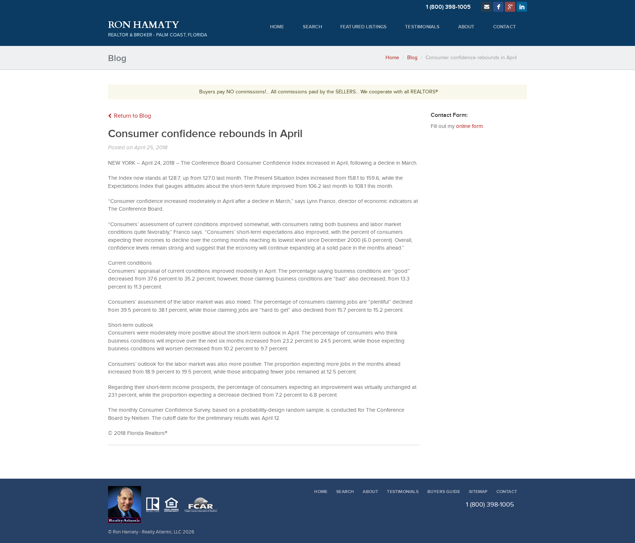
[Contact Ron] (486, 7)
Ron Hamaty (143, 25)
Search (312, 27)
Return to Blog (132, 115)
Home (277, 27)
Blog (412, 58)
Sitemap (478, 491)
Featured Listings (363, 27)
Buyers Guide (443, 491)
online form (469, 126)
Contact (504, 27)
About (466, 27)
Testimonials (422, 27)
